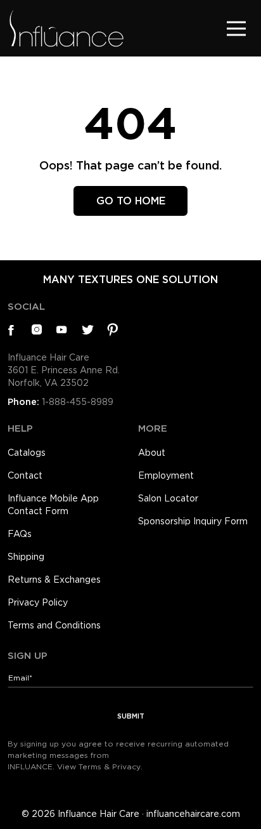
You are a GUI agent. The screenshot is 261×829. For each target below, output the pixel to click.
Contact (25, 475)
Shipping (26, 557)
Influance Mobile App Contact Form (53, 504)
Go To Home (130, 201)
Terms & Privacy (110, 766)
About (151, 453)
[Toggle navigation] (236, 28)
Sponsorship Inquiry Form (193, 521)
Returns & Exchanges (54, 579)
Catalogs (27, 453)
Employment (166, 475)
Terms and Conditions (54, 625)
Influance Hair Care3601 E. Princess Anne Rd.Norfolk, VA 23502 (64, 370)
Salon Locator (168, 498)
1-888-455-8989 (77, 402)
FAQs (20, 534)
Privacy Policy (38, 602)
